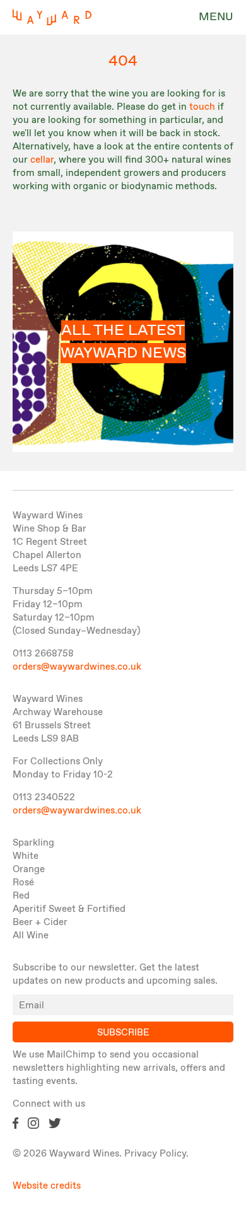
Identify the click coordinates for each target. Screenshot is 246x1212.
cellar (42, 160)
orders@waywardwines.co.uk (77, 667)
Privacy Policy (155, 1154)
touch (202, 107)
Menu (216, 17)
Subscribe (123, 1033)
